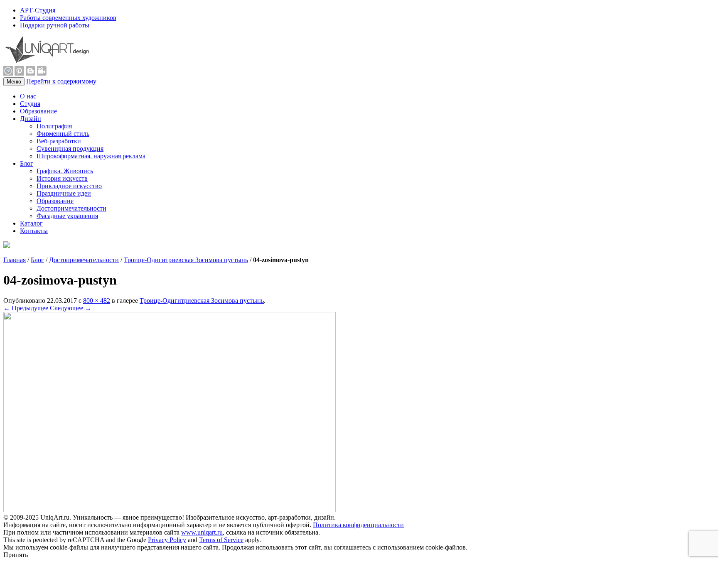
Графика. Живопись (65, 170)
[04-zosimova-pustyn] (169, 509)
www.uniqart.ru (202, 532)
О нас (28, 96)
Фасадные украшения (67, 215)
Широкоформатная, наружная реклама (91, 156)
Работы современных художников (68, 17)
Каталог (31, 223)
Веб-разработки (59, 141)
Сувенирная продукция (70, 148)
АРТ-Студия (37, 10)
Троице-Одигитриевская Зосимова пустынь (186, 259)
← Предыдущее (25, 308)
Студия (30, 103)
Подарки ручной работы (54, 25)
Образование (38, 111)
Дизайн (30, 118)
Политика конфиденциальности (358, 524)
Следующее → (70, 308)
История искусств (62, 178)
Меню (14, 82)
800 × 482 (96, 300)
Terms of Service (221, 539)
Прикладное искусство (69, 185)
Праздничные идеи (64, 193)
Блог (26, 163)
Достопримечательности (71, 208)
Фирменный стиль (63, 133)
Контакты (34, 230)
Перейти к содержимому (61, 81)
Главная (14, 259)
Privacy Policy (167, 539)
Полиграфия (54, 126)
